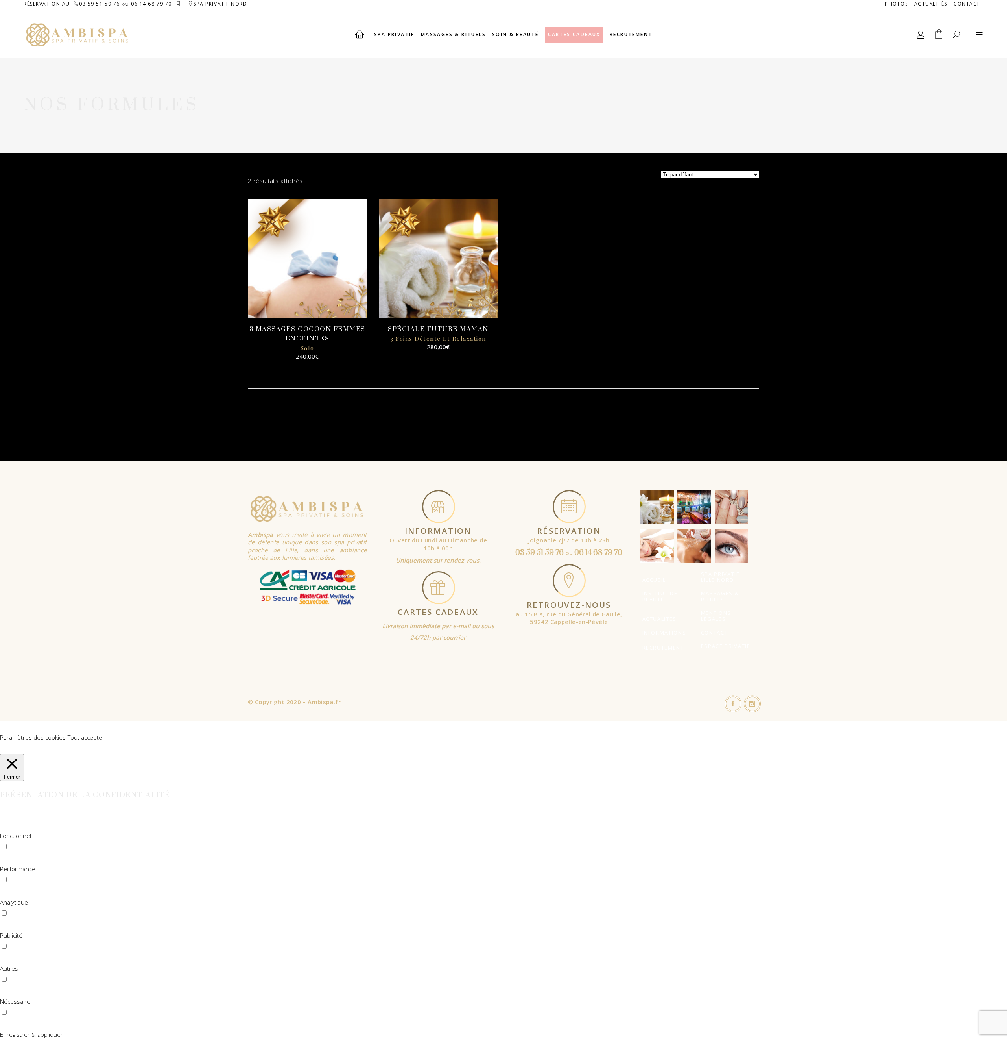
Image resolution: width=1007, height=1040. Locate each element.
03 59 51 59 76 (99, 3)
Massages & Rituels (720, 596)
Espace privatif (725, 646)
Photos (896, 3)
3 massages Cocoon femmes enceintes (307, 338)
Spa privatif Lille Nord (720, 576)
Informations (664, 632)
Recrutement (663, 647)
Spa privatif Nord (220, 3)
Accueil (654, 579)
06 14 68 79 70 (151, 3)
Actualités (930, 3)
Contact (967, 3)
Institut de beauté (660, 596)
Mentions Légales (716, 615)
